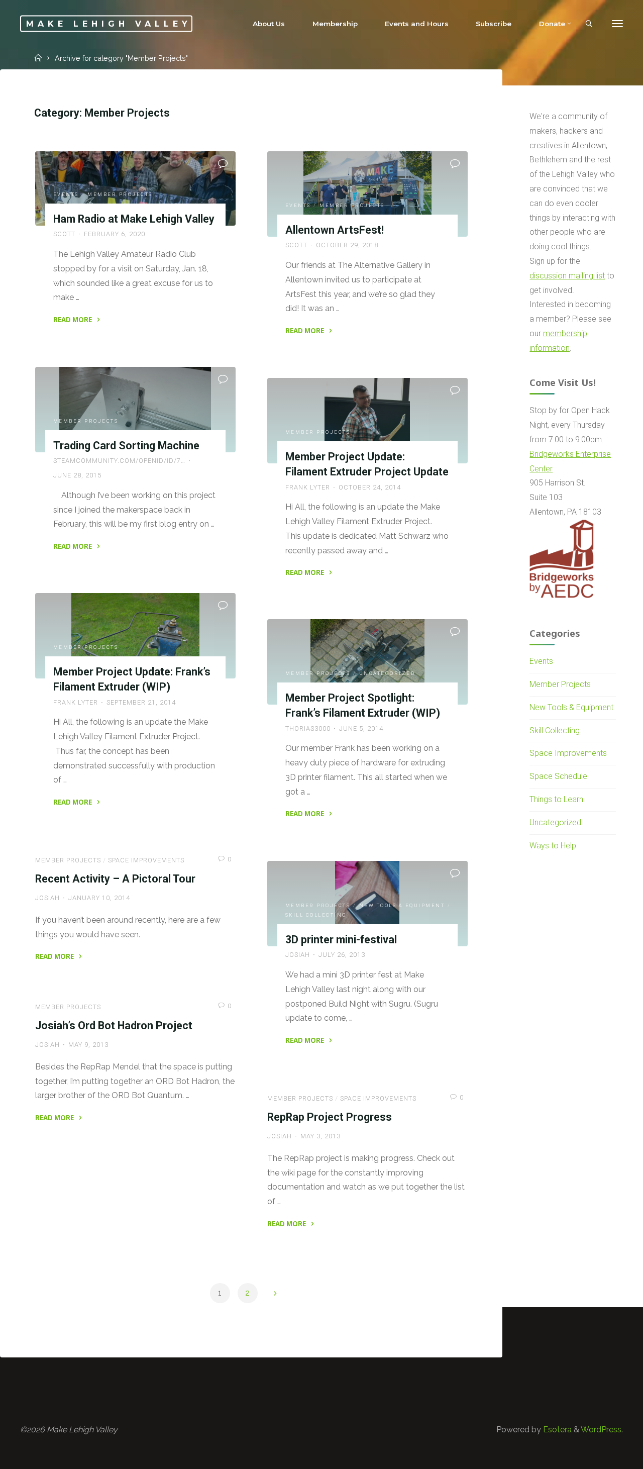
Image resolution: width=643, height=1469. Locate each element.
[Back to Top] (604, 1455)
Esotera (556, 1429)
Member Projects (120, 194)
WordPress (601, 1429)
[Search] (588, 24)
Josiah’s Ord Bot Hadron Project (113, 1025)
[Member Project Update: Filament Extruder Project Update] (367, 420)
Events (66, 194)
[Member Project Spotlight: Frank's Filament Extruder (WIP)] (367, 662)
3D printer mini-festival (341, 939)
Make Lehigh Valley (108, 23)
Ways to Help (552, 845)
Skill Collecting (316, 915)
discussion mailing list (567, 275)
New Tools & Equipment (402, 905)
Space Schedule (558, 776)
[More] (617, 24)
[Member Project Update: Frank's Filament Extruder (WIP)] (135, 635)
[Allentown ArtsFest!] (367, 194)
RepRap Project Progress (329, 1117)
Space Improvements (146, 860)
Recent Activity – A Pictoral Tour (115, 878)
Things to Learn (556, 799)
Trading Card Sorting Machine (126, 445)
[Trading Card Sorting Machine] (135, 409)
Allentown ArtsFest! (334, 230)
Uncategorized (387, 673)
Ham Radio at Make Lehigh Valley (134, 219)
